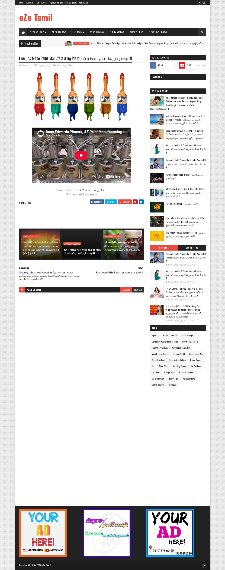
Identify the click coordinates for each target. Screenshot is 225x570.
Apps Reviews (59, 32)
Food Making (97, 32)
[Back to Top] (204, 566)
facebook (126, 289)
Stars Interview (158, 32)
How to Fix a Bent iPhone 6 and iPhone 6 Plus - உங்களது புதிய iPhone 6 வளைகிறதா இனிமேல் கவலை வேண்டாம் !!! (185, 221)
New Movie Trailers (190, 341)
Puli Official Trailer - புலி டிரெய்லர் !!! (182, 203)
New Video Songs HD (181, 347)
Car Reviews (196, 366)
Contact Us (83, 2)
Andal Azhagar (187, 335)
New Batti (29, 2)
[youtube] (204, 3)
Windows (172, 384)
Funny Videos (117, 32)
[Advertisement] (142, 17)
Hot (153, 366)
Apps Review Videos (160, 353)
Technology (37, 32)
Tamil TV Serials (170, 335)
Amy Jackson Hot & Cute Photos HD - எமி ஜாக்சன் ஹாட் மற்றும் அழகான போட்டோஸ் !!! (185, 149)
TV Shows (156, 372)
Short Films (136, 32)
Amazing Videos (65, 65)
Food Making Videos (177, 360)
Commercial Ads (196, 353)
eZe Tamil (36, 17)
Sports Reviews (158, 384)
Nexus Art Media (56, 2)
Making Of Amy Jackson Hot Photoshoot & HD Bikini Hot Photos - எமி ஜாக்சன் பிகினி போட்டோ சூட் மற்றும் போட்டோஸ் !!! (185, 119)
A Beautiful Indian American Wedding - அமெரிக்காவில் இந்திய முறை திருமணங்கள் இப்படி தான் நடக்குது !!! (122, 247)
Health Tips (173, 378)
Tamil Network (41, 2)
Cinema (78, 32)
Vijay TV (155, 335)
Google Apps (169, 372)
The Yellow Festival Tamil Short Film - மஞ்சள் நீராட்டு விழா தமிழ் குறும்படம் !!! (185, 234)
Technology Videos (160, 347)
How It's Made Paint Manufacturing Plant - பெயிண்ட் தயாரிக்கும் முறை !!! (82, 251)
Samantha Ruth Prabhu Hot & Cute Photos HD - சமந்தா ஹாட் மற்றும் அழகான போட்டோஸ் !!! (186, 163)
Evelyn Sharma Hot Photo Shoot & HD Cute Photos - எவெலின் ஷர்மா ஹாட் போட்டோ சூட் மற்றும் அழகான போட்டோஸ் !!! (184, 292)
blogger (138, 289)
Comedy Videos (158, 360)
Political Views (189, 378)
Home (21, 2)
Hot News (164, 247)
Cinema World (67, 43)
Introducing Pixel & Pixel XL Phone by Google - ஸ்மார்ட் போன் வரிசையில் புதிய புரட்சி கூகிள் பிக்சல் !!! (186, 192)
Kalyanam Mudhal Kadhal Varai (165, 341)
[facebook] (199, 3)
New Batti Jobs (71, 2)
